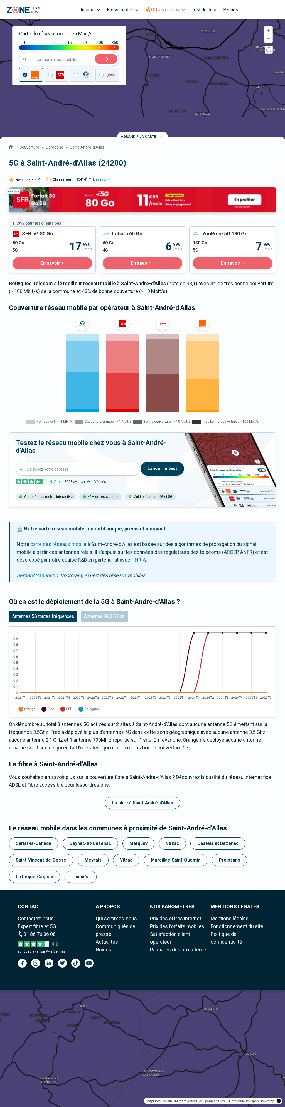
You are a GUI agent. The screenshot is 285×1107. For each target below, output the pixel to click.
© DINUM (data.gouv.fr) (180, 1100)
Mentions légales (230, 918)
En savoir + (101, 179)
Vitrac (126, 860)
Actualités (107, 942)
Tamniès (81, 876)
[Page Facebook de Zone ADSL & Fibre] (22, 963)
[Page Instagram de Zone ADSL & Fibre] (35, 963)
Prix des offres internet (175, 918)
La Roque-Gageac (34, 876)
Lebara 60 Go (113, 230)
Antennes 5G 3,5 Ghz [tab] (104, 616)
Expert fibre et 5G (37, 926)
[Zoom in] (268, 30)
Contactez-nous (36, 918)
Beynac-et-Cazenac (90, 843)
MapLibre (153, 1100)
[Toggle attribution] (279, 1101)
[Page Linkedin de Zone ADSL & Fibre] (49, 963)
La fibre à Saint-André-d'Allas (142, 802)
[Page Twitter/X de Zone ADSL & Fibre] (62, 963)
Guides (103, 950)
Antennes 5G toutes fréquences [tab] (43, 616)
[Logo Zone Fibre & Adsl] (23, 10)
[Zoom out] (268, 39)
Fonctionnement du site (237, 926)
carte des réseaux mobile (58, 544)
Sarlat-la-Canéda (33, 843)
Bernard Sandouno (37, 575)
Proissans (229, 860)
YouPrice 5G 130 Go (211, 230)
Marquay (138, 843)
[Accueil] (11, 146)
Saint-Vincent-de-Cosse (41, 860)
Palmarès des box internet (179, 950)
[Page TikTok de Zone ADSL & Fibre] (75, 963)
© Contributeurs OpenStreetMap (250, 1100)
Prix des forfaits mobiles (177, 926)
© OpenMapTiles (212, 1100)
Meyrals (93, 860)
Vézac (172, 843)
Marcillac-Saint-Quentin (175, 860)
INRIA (139, 560)
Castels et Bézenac (218, 843)
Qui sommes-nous (116, 918)
